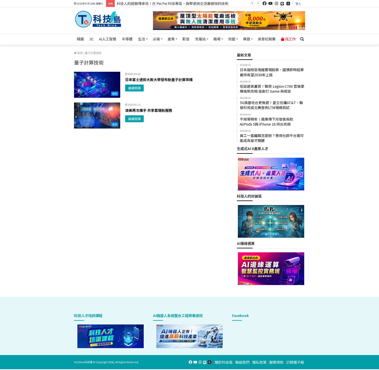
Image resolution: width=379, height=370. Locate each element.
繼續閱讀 (134, 88)
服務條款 (276, 362)
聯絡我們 (242, 362)
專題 (246, 38)
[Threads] (288, 3)
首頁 (80, 53)
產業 (171, 38)
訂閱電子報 (295, 362)
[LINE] (282, 3)
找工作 (290, 38)
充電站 (200, 38)
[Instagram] (276, 3)
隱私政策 (259, 362)
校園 (231, 38)
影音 (186, 38)
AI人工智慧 (107, 38)
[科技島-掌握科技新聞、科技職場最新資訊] (98, 19)
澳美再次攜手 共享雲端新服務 (148, 110)
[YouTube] (270, 3)
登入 (298, 4)
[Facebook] (264, 3)
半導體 (127, 38)
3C (91, 38)
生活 (141, 38)
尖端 (156, 38)
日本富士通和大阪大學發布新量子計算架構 (159, 79)
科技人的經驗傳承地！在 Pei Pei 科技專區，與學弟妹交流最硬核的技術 (172, 3)
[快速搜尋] (302, 39)
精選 (80, 38)
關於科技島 (224, 362)
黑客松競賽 (267, 38)
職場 (216, 38)
